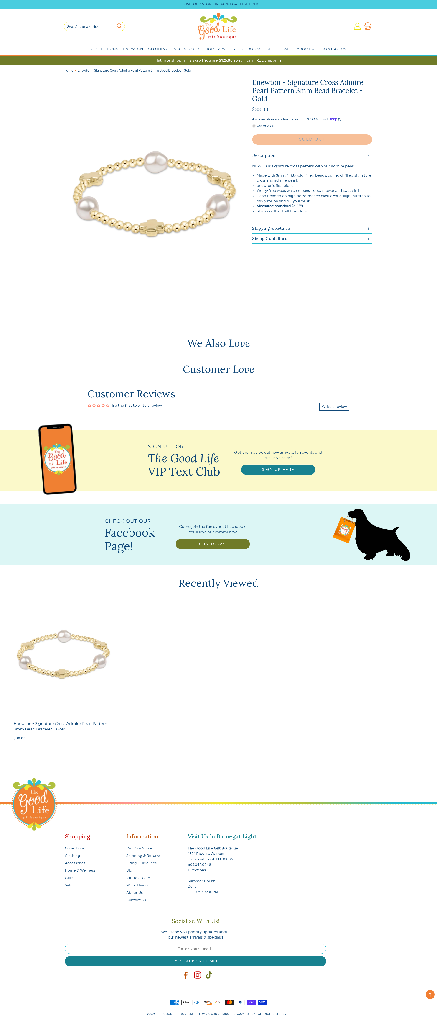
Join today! (212, 544)
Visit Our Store (139, 848)
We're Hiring (137, 885)
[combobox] (94, 26)
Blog (130, 870)
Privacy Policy (243, 1014)
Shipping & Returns (143, 856)
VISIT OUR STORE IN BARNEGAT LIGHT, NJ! (220, 4)
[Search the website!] (119, 26)
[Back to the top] (430, 994)
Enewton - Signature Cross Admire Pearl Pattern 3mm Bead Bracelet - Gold (60, 726)
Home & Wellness (224, 49)
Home (68, 70)
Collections (104, 49)
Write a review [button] (334, 407)
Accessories (187, 49)
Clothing (158, 49)
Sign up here (278, 469)
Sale (287, 49)
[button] (368, 26)
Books (255, 49)
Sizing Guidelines (141, 863)
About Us (307, 49)
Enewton (133, 49)
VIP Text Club (138, 878)
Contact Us (333, 49)
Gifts (272, 49)
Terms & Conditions (213, 1014)
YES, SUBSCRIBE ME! (196, 961)
